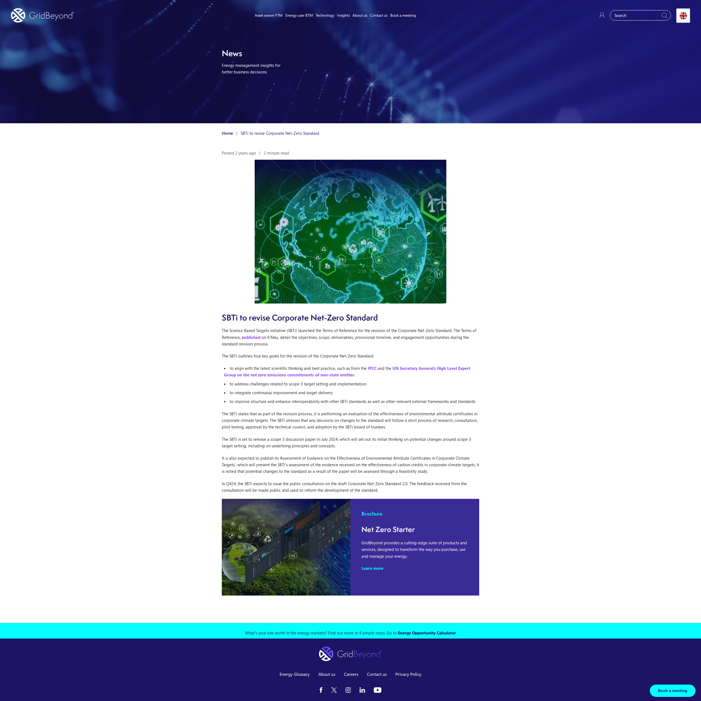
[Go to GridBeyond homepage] (42, 15)
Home (227, 133)
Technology (325, 15)
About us (359, 15)
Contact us (378, 15)
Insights (343, 15)
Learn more (372, 568)
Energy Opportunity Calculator (427, 633)
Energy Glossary (295, 674)
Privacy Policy (408, 674)
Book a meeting (403, 15)
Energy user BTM (299, 15)
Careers (351, 674)
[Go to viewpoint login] (602, 15)
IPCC (372, 368)
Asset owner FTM (269, 15)
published (251, 337)
